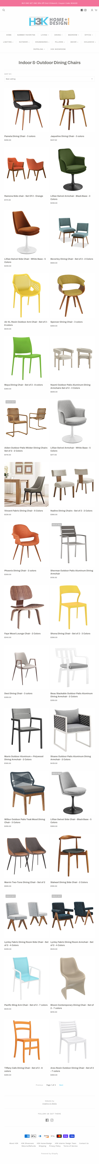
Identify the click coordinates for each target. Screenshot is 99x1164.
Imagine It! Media (49, 1104)
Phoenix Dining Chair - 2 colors (20, 570)
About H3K (13, 1143)
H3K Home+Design (44, 1143)
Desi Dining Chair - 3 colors (18, 693)
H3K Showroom (58, 49)
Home (8, 35)
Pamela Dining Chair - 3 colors (19, 136)
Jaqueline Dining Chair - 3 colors (67, 136)
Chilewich (89, 42)
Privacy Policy (54, 1146)
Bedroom (72, 35)
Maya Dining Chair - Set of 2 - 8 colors (23, 385)
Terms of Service (71, 1146)
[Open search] (4, 10)
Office (88, 35)
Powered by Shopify (49, 1154)
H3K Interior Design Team (65, 1143)
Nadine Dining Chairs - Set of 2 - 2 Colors (71, 511)
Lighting (7, 42)
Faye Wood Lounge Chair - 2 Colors (22, 633)
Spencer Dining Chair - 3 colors (66, 322)
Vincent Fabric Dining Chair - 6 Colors (23, 511)
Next (61, 1085)
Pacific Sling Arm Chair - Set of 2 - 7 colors (26, 1005)
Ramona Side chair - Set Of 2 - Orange (23, 196)
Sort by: (8, 74)
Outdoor (23, 42)
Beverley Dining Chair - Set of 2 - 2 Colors (71, 259)
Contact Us (83, 1143)
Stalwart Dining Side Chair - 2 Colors (69, 882)
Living (44, 35)
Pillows (59, 42)
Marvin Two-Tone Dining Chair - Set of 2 (24, 882)
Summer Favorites (26, 35)
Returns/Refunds (29, 1146)
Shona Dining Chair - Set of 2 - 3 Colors (70, 633)
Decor (74, 42)
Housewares (41, 42)
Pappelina (38, 49)
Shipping (42, 1146)
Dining (57, 35)
